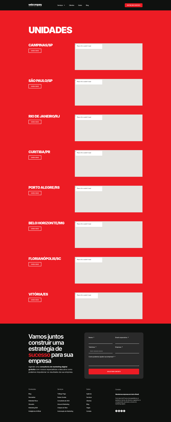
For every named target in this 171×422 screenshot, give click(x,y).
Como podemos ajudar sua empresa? (101, 357)
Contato (118, 389)
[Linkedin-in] (119, 411)
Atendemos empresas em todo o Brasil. (127, 394)
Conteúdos (32, 389)
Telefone (92, 347)
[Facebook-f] (122, 411)
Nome (91, 337)
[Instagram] (116, 411)
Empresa (118, 347)
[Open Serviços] (64, 5)
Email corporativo (121, 337)
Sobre (88, 389)
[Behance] (124, 411)
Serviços (60, 389)
